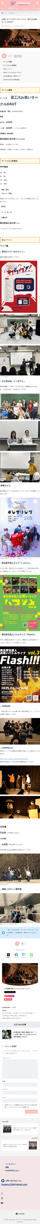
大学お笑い (30, 1013)
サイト (4, 1097)
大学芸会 (6, 1015)
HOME (21, 1214)
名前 (4, 1081)
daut (4, 1013)
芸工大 (19, 1018)
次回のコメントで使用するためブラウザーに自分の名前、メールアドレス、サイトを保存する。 (21, 1106)
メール (5, 1089)
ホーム (3, 8)
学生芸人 (23, 1015)
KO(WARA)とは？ (13, 8)
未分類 (13, 1007)
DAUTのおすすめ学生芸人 (11, 79)
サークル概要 (7, 62)
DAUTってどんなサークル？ (12, 72)
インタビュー (26, 8)
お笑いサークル (20, 1013)
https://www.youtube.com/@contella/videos (14, 759)
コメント (6, 1058)
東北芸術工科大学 (9, 1018)
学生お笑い (14, 1015)
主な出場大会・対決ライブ (12, 76)
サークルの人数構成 (9, 65)
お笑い (10, 1013)
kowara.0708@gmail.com (14, 1184)
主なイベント (7, 69)
